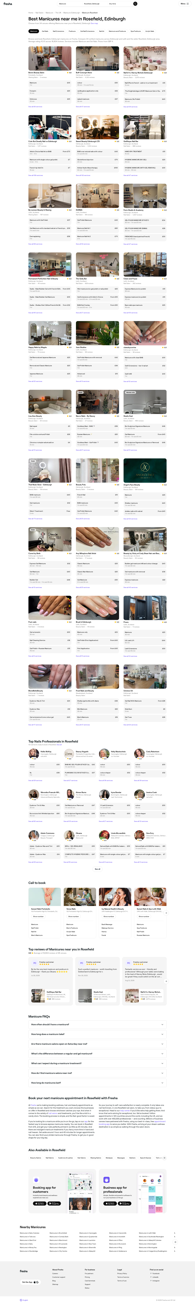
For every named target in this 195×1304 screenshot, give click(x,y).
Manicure (49, 13)
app (86, 1121)
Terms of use (122, 1281)
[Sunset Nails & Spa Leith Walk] (150, 913)
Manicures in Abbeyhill (87, 1251)
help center (125, 1111)
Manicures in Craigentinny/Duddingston (153, 1251)
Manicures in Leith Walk (147, 1233)
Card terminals (90, 1281)
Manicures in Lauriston (87, 1240)
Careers (55, 1273)
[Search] (135, 3)
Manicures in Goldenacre (118, 1251)
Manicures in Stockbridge (29, 1251)
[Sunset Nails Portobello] (45, 913)
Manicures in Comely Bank (59, 1237)
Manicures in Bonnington (148, 1244)
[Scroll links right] (175, 1242)
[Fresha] (8, 3)
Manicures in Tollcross (28, 1237)
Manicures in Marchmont (58, 1240)
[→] (166, 913)
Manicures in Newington (58, 1247)
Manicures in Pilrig (115, 1247)
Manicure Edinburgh (71, 13)
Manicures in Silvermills (87, 1247)
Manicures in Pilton (116, 1240)
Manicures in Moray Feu (28, 1247)
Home (30, 13)
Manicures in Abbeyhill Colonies (150, 1240)
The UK (58, 13)
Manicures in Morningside (148, 1247)
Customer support (58, 1277)
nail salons (53, 1113)
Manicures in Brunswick (117, 1244)
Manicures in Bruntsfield (58, 1233)
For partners (89, 1273)
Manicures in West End (28, 1240)
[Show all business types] (164, 1158)
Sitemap (55, 1284)
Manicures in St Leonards (58, 1244)
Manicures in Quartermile (88, 1237)
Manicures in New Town (87, 1244)
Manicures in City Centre (58, 1251)
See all (97, 869)
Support (87, 1284)
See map (94, 23)
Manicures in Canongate (88, 1233)
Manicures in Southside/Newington (151, 1237)
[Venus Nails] (80, 913)
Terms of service (123, 1277)
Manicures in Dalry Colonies (29, 1233)
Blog (54, 1281)
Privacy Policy (122, 1273)
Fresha (33, 1105)
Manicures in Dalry (26, 1244)
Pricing (87, 1277)
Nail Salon (39, 13)
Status (87, 1288)
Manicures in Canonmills (117, 1233)
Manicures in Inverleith (117, 1237)
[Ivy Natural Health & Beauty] (115, 913)
